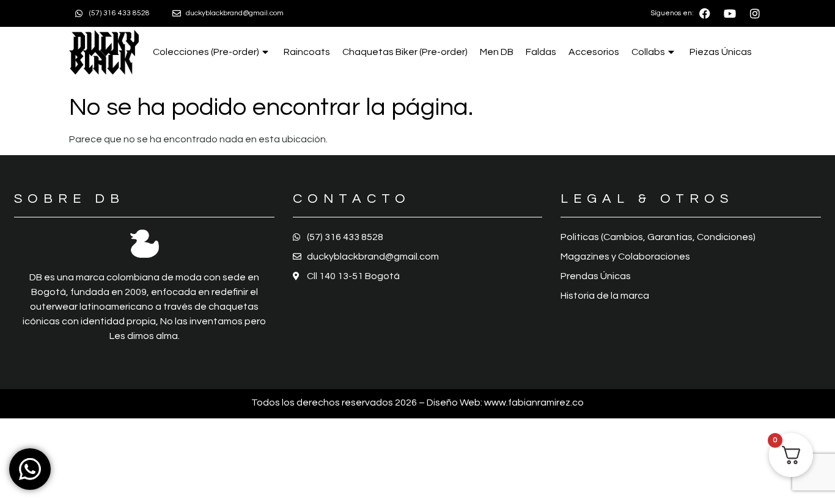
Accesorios (593, 52)
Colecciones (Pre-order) (206, 52)
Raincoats (307, 52)
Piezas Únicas (721, 52)
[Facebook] (705, 13)
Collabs (648, 52)
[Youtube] (730, 13)
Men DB (496, 52)
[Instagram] (755, 13)
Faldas (541, 52)
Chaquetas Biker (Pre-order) (405, 52)
